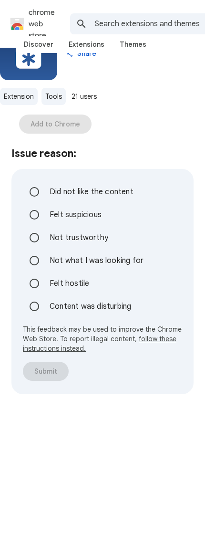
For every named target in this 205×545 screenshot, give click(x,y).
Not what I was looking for (97, 260)
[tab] (38, 44)
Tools (53, 96)
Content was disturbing (90, 306)
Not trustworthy (79, 237)
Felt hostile (69, 283)
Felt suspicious (76, 215)
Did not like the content (91, 192)
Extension (19, 96)
